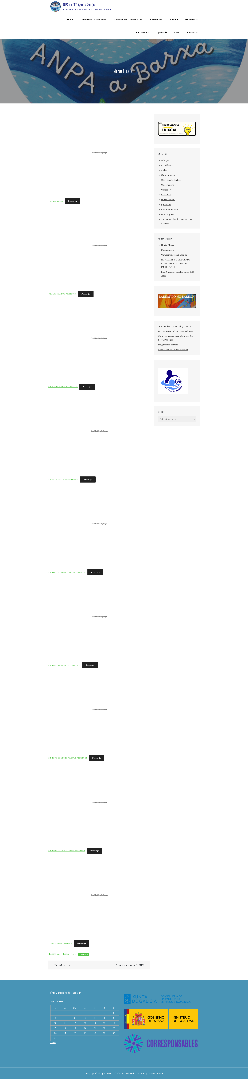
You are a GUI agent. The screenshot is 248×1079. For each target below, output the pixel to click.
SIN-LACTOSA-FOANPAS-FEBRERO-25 (64, 665)
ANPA (164, 170)
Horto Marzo (168, 245)
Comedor (173, 19)
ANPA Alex (55, 954)
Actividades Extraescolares (127, 19)
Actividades (167, 165)
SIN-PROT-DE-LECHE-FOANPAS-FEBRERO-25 (67, 758)
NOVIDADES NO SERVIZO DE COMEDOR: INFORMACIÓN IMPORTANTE (175, 263)
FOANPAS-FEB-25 (55, 201)
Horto (177, 32)
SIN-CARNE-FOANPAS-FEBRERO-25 (63, 387)
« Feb (53, 1042)
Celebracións (167, 185)
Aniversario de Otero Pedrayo (173, 349)
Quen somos (141, 32)
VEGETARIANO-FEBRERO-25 (60, 943)
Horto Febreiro (62, 965)
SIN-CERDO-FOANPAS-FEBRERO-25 (63, 479)
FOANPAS (166, 194)
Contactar (192, 32)
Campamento (168, 175)
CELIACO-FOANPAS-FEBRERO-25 (62, 294)
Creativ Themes (155, 1073)
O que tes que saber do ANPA (130, 965)
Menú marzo (167, 250)
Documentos (155, 19)
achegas (165, 160)
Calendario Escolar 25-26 (93, 19)
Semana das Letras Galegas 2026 (174, 326)
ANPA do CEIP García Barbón (79, 4)
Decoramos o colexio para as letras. (176, 331)
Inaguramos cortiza (168, 344)
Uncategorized (168, 214)
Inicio (70, 19)
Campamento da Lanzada (174, 254)
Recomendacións (169, 209)
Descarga (72, 201)
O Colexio (190, 19)
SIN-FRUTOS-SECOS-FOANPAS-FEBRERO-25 (67, 572)
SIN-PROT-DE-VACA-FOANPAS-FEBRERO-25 (66, 851)
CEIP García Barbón (171, 180)
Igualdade (162, 32)
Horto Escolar (168, 199)
